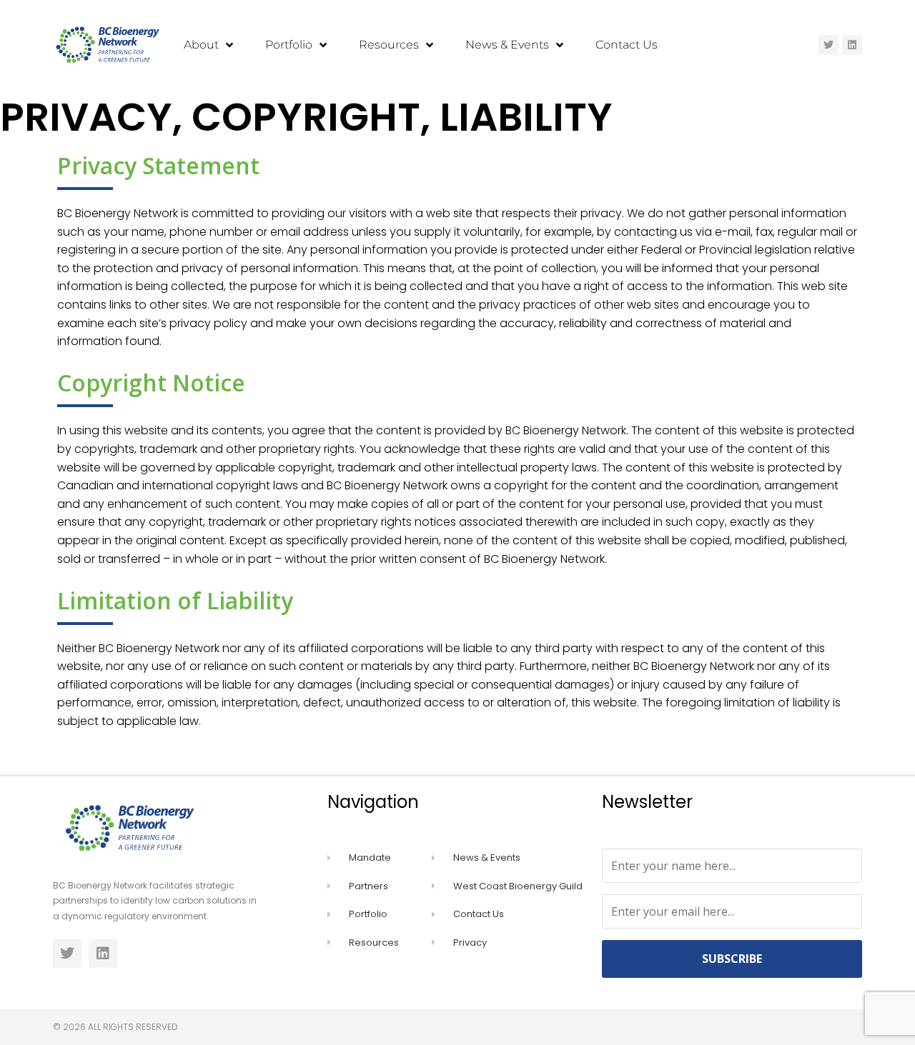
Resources (389, 44)
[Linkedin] (852, 45)
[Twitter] (828, 45)
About (201, 44)
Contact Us (626, 44)
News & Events (507, 44)
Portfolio (288, 44)
